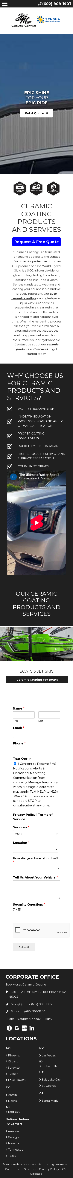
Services (21, 827)
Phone (19, 743)
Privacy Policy (24, 815)
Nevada (13, 1143)
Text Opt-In (22, 758)
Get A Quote (34, 113)
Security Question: (29, 904)
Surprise (13, 1067)
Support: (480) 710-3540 (27, 1011)
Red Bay (13, 1111)
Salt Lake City (50, 1079)
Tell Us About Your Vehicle (35, 877)
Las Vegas (48, 1055)
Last (40, 720)
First (15, 720)
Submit (24, 947)
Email (18, 728)
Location (21, 843)
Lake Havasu (16, 1080)
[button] (3, 659)
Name (19, 708)
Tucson (12, 1073)
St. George (49, 1085)
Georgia (13, 1137)
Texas (11, 1155)
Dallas (12, 1101)
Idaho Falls (49, 1066)
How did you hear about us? (35, 860)
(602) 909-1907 (57, 3)
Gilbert (12, 1061)
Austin (12, 1095)
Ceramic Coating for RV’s (40, 679)
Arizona (13, 1131)
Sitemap (30, 1169)
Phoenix (13, 1055)
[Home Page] (36, 20)
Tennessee (15, 1149)
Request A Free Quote (36, 242)
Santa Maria (49, 1100)
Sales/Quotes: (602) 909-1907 (31, 1004)
